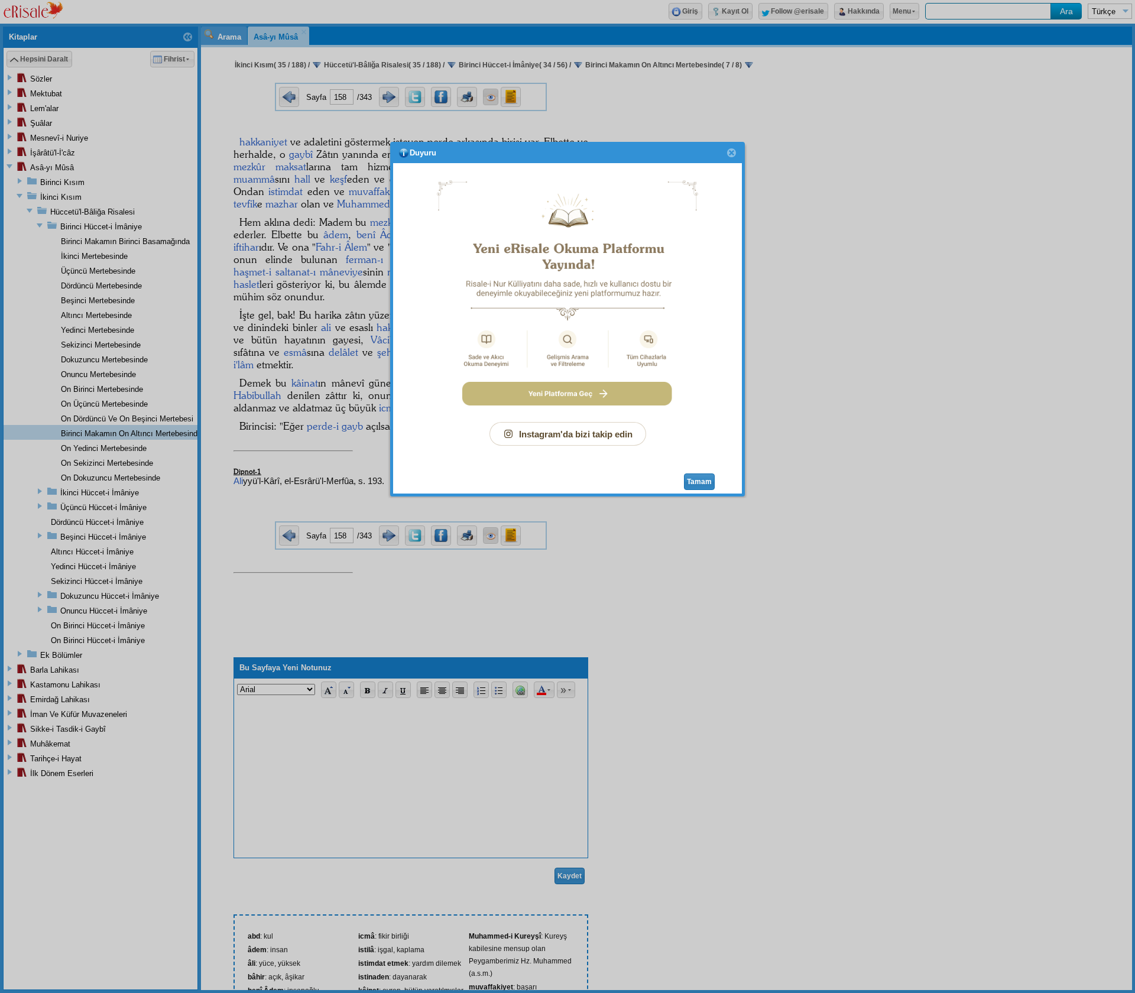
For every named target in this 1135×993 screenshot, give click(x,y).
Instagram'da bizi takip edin (576, 434)
